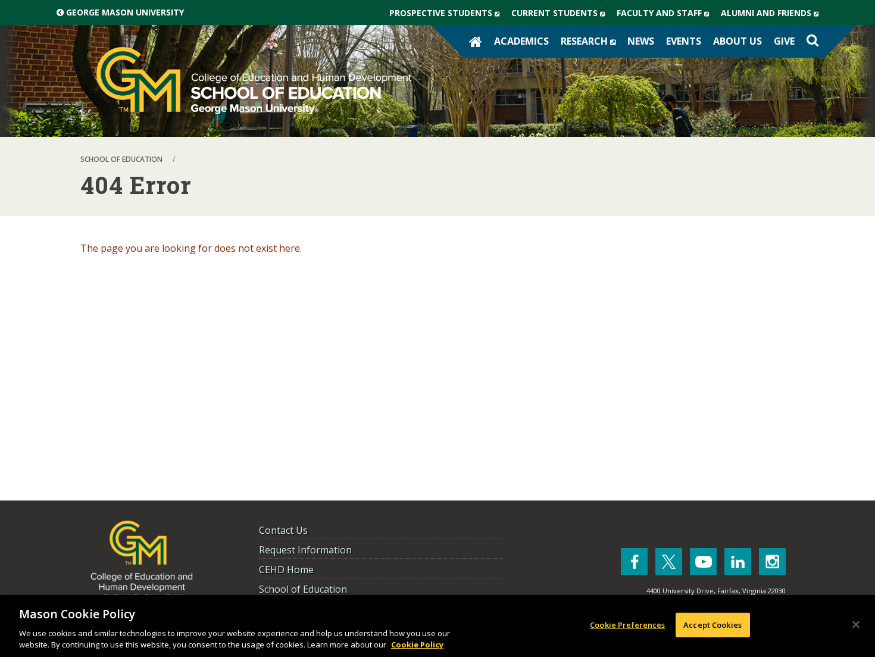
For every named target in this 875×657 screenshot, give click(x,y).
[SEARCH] (812, 40)
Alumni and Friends (772, 16)
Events (683, 41)
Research (591, 44)
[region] (437, 626)
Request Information (305, 549)
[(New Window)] (634, 561)
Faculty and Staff (666, 16)
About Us (737, 41)
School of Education (303, 589)
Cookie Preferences (627, 625)
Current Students (561, 16)
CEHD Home (286, 569)
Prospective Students (447, 16)
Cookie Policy (417, 644)
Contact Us (283, 530)
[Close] (856, 625)
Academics (521, 41)
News (640, 41)
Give (784, 41)
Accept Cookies (712, 625)
